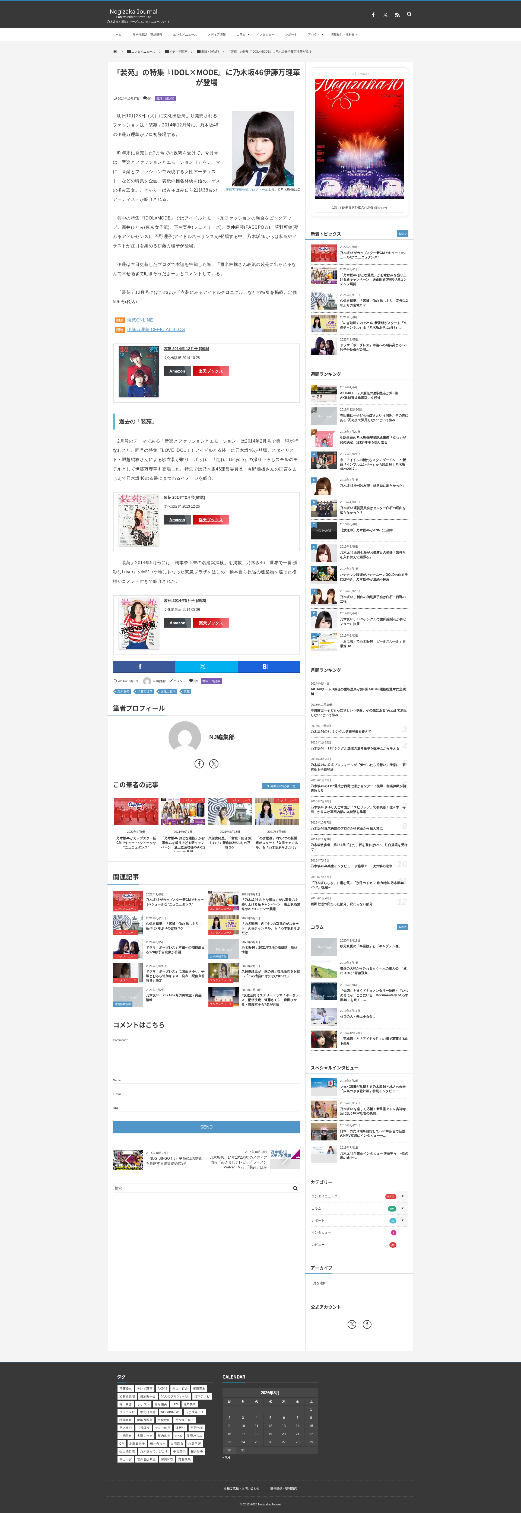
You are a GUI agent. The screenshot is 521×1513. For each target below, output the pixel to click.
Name (117, 1080)
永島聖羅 (194, 1443)
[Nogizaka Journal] (133, 18)
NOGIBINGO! (170, 1412)
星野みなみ (194, 1435)
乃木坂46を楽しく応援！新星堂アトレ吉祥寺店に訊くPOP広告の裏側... (373, 1111)
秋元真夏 (125, 1420)
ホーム (117, 34)
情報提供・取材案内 (344, 34)
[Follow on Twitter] (385, 15)
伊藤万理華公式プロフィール (247, 190)
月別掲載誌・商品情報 (147, 34)
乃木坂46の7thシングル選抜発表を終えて (341, 731)
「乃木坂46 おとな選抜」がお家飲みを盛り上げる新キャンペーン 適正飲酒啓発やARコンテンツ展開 (271, 904)
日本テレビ (202, 1396)
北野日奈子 (137, 1443)
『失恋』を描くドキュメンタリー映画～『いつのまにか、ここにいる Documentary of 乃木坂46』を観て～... (374, 995)
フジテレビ (127, 1412)
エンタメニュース (185, 34)
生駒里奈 (125, 1435)
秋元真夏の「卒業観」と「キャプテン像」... (372, 946)
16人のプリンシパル (175, 1396)
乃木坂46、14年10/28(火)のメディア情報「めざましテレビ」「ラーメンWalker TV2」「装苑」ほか (238, 1162)
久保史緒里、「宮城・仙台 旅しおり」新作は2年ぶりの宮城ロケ (230, 842)
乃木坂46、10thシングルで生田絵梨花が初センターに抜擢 (373, 621)
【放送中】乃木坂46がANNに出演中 (366, 530)
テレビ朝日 (162, 1427)
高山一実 (125, 1459)
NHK (178, 1435)
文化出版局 (168, 691)
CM (121, 1443)
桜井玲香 (197, 1451)
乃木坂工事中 (184, 1420)
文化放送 (164, 1420)
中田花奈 (179, 1451)
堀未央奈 (189, 1404)
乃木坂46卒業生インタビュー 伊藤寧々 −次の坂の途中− (352, 866)
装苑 (187, 691)
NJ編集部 (159, 681)
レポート (291, 34)
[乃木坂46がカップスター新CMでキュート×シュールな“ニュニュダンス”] (136, 820)
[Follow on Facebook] (367, 1324)
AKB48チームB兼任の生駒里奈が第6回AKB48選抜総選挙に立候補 (369, 395)
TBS (175, 1404)
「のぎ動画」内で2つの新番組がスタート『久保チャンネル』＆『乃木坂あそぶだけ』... (373, 325)
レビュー (353, 1245)
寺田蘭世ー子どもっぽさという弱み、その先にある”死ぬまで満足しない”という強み (374, 418)
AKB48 (162, 1388)
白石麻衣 (177, 1443)
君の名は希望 (146, 1459)
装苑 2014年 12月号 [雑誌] (186, 349)
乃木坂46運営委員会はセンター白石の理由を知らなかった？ (373, 510)
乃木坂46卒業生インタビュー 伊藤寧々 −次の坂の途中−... (374, 1156)
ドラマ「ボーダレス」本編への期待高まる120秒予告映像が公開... (374, 347)
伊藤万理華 (145, 691)
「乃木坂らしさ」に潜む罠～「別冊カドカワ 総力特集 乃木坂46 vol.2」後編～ (357, 885)
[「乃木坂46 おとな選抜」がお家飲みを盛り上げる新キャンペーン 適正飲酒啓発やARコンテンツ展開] (183, 820)
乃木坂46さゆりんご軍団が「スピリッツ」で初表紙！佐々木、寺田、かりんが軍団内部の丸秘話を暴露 (358, 809)
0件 (149, 98)
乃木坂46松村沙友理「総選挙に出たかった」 (373, 486)
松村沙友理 (127, 1396)
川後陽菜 (143, 1427)
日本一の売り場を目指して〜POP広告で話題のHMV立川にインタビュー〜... (372, 1133)
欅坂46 (180, 1427)
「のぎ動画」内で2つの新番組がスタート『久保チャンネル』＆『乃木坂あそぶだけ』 (277, 842)
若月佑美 (161, 1404)
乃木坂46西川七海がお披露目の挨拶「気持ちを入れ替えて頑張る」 (373, 555)
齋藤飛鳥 (184, 1459)
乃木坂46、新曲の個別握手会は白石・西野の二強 (373, 599)
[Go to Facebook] (199, 764)
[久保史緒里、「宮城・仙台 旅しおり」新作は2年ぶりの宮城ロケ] (230, 820)
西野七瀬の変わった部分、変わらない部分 (342, 904)
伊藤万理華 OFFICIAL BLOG (156, 329)
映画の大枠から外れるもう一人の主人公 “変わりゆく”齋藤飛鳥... (373, 971)
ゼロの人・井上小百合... (357, 1016)
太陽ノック (145, 1435)
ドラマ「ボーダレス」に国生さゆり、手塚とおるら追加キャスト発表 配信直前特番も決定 (175, 976)
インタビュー (265, 34)
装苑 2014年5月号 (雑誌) (185, 600)
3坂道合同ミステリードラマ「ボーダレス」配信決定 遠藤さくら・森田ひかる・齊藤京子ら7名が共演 (270, 999)
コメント (180, 681)
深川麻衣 (167, 1459)
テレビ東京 (145, 1388)
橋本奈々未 (158, 1443)
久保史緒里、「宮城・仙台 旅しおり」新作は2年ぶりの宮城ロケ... (374, 303)
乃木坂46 (123, 691)
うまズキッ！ (195, 1412)
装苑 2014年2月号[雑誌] (184, 497)
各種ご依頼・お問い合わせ (242, 1488)
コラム (241, 34)
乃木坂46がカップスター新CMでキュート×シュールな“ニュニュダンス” (136, 842)
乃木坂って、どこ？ (154, 1451)
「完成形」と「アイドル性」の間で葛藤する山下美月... (374, 1041)
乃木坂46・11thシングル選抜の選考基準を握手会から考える (355, 748)
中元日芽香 (147, 1412)
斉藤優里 (125, 1388)
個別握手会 (147, 1396)
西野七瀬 (196, 1427)
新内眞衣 (164, 1435)
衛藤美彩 (199, 1388)
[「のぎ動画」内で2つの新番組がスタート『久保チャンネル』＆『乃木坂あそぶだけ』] (277, 820)
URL (116, 1108)
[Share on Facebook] (373, 15)
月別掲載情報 (218, 956)
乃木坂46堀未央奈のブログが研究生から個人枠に (347, 828)
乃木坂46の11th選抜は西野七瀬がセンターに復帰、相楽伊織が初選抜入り (358, 788)
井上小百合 (180, 1388)
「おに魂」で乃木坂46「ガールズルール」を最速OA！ (373, 644)
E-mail (117, 1094)
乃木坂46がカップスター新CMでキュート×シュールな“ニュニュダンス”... (373, 255)
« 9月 (226, 1457)
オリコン (143, 1404)
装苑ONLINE (140, 320)
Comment (119, 1040)
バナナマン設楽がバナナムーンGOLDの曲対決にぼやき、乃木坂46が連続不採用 (374, 577)
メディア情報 (217, 34)
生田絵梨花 (127, 1451)
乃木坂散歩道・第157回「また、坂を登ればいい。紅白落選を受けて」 (359, 847)
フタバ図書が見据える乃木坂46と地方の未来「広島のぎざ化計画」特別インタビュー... (373, 1089)
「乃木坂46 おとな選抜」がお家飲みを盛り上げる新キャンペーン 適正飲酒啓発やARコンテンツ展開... (373, 279)
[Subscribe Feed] (397, 15)
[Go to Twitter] (214, 764)
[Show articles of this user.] (160, 737)
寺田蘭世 (125, 1404)
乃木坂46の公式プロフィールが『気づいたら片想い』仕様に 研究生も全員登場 (358, 767)
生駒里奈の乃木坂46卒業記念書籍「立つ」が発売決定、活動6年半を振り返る (373, 440)
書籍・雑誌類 (165, 98)
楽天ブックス (211, 371)
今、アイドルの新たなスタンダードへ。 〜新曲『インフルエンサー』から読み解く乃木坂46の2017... (373, 464)
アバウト (314, 34)
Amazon (177, 371)
